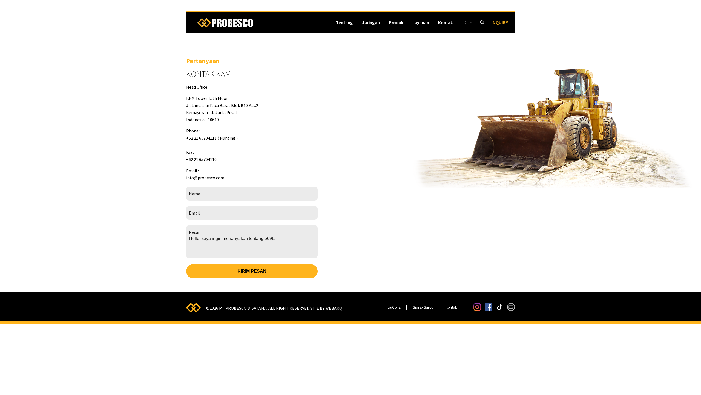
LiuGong (394, 307)
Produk (396, 22)
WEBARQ (333, 308)
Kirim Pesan (251, 271)
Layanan (420, 22)
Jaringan (371, 22)
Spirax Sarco (423, 307)
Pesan (194, 232)
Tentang (344, 22)
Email (194, 213)
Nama (194, 193)
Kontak (445, 22)
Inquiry (499, 22)
